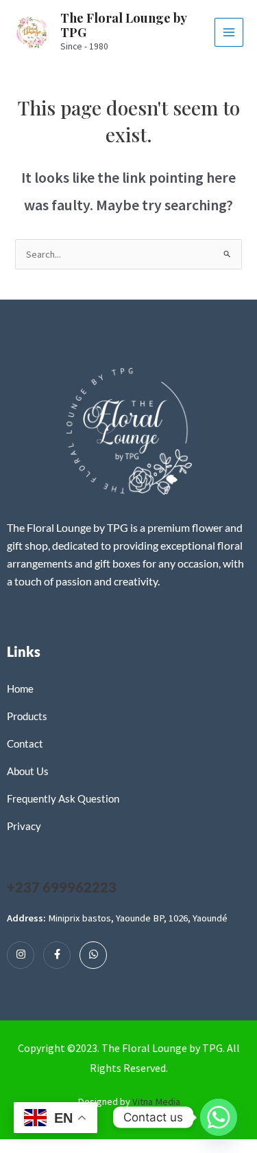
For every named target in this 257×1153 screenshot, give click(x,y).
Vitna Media (156, 1101)
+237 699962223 (62, 887)
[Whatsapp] (93, 955)
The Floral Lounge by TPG (123, 25)
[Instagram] (20, 955)
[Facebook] (57, 955)
